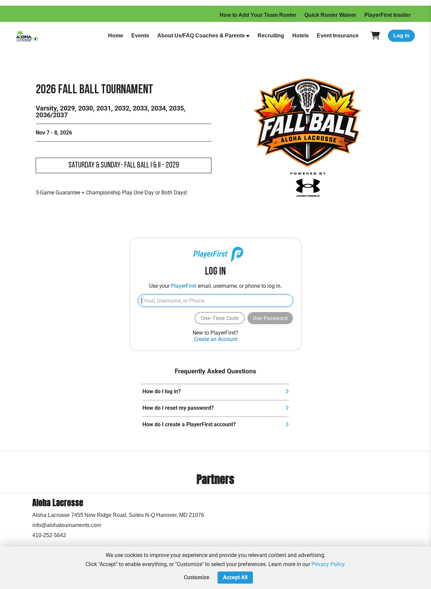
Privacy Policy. (328, 564)
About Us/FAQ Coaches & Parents (201, 35)
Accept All (235, 577)
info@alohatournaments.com (66, 525)
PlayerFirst (183, 286)
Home (115, 35)
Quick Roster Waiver (330, 15)
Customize (196, 577)
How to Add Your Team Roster (258, 15)
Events (140, 35)
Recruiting (271, 35)
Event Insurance (338, 35)
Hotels (300, 35)
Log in (401, 35)
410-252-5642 (49, 535)
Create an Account (215, 339)
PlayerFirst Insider (387, 15)
